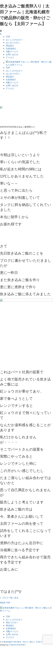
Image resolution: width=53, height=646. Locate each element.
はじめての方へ (13, 42)
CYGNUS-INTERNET (17, 644)
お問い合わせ (12, 54)
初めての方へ (12, 622)
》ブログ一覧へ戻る (9, 597)
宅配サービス (12, 51)
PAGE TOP (5, 602)
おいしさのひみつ (14, 39)
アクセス (10, 57)
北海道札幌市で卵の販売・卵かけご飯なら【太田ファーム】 (25, 641)
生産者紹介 (11, 48)
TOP (8, 36)
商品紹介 (10, 45)
